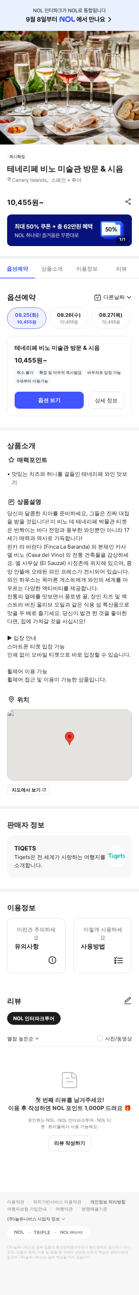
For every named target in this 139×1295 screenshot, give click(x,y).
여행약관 (64, 1209)
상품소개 (52, 268)
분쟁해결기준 (94, 1209)
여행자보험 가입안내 (27, 1209)
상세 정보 (106, 400)
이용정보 (87, 268)
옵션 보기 (49, 400)
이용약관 (15, 1201)
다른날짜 (114, 297)
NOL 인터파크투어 (34, 1018)
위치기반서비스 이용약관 (57, 1201)
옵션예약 (17, 268)
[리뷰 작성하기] (127, 1001)
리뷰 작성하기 (69, 1143)
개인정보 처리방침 (107, 1201)
